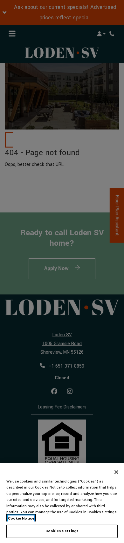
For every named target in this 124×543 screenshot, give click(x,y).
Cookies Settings (62, 531)
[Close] (116, 472)
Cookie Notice (21, 518)
